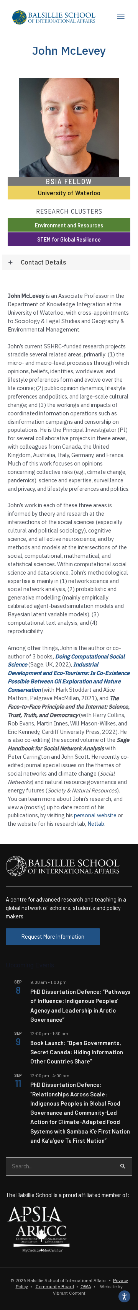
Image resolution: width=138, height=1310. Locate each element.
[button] (66, 262)
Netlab (95, 823)
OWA (85, 1286)
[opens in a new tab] (34, 1213)
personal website (95, 815)
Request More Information (52, 936)
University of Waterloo (69, 192)
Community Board (55, 1286)
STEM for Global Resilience (69, 239)
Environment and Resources (69, 225)
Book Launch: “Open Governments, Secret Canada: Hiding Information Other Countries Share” (76, 1052)
